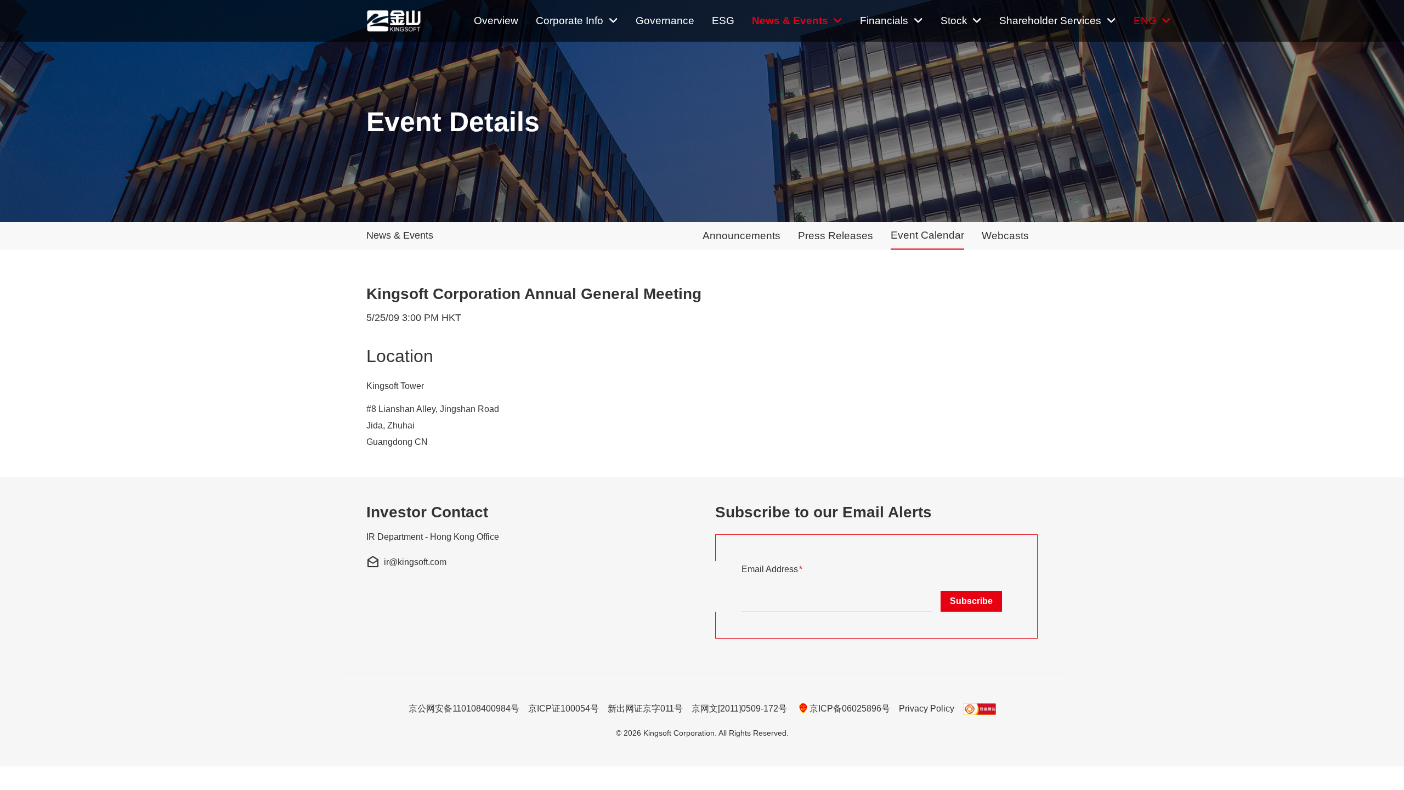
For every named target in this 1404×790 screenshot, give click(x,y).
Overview (496, 20)
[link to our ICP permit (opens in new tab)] (979, 708)
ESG (723, 20)
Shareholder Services (1050, 20)
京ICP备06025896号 (849, 708)
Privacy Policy (926, 708)
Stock (954, 20)
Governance (665, 20)
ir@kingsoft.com (406, 562)
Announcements (741, 235)
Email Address (789, 569)
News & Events (790, 20)
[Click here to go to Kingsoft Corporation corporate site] (396, 21)
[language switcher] (1152, 21)
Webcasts (1005, 235)
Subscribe (971, 601)
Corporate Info (569, 20)
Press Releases (835, 235)
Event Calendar (927, 235)
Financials (884, 20)
